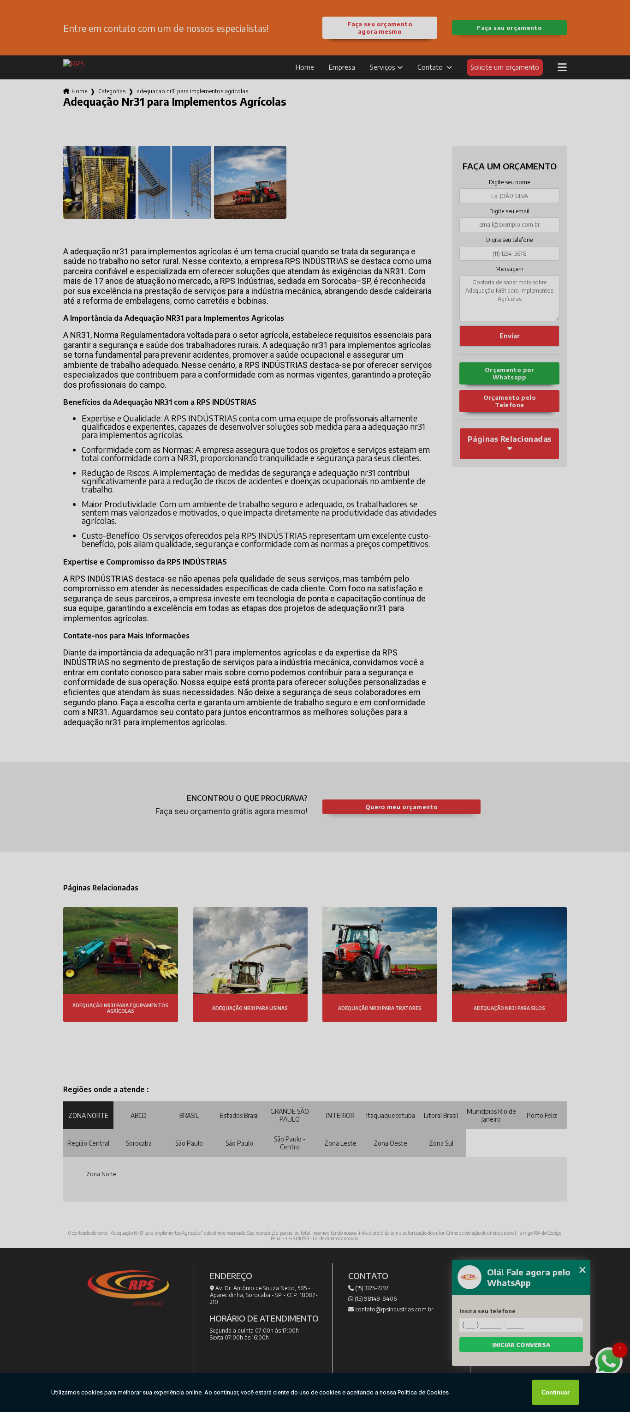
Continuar (555, 1392)
